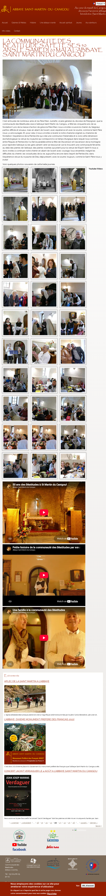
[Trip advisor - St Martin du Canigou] (19, 836)
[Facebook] (19, 850)
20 (47, 823)
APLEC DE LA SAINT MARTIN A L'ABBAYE (26, 681)
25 (69, 823)
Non (78, 886)
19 (42, 823)
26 (74, 823)
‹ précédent (26, 823)
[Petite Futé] (52, 848)
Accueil (5, 23)
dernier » (93, 823)
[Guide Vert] (52, 842)
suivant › (84, 823)
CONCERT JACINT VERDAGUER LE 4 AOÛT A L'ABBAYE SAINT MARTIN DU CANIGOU (50, 771)
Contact (17, 31)
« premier (15, 823)
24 (65, 823)
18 (38, 823)
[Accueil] (35, 9)
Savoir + (99, 826)
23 (60, 823)
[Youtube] (19, 844)
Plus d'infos (51, 894)
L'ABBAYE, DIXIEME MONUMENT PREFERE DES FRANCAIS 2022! (39, 719)
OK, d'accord (88, 886)
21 (51, 823)
